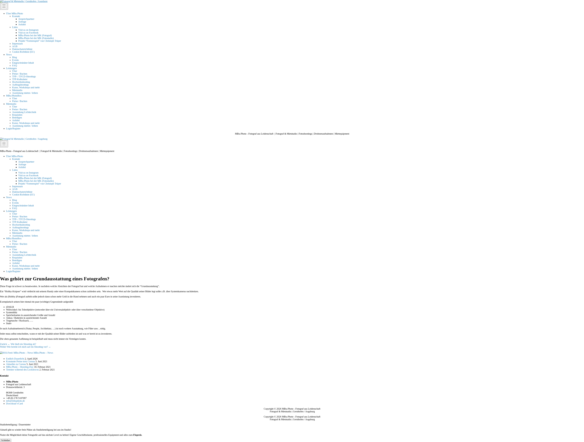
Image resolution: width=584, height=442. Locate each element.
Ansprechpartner (26, 19)
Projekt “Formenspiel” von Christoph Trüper (39, 41)
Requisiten (17, 115)
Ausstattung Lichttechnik (24, 112)
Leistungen (11, 68)
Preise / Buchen (19, 73)
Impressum (17, 43)
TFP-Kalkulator (19, 79)
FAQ (14, 65)
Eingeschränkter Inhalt (23, 62)
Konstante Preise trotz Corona (20, 361)
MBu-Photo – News (43, 352)
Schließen (5, 440)
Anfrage (22, 21)
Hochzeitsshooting (21, 82)
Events (15, 60)
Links (15, 27)
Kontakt (16, 16)
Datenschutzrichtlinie (22, 49)
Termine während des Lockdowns (22, 369)
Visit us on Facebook (28, 32)
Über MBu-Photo (14, 13)
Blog (14, 57)
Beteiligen (17, 117)
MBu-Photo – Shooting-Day (19, 367)
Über (14, 71)
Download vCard (14, 403)
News (9, 54)
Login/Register (13, 128)
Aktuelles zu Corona (16, 364)
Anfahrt (22, 24)
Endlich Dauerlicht (15, 358)
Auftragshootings (20, 84)
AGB (14, 46)
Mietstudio (17, 90)
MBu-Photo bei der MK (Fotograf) (35, 35)
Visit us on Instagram (28, 30)
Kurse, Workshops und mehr (26, 87)
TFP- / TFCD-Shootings (24, 76)
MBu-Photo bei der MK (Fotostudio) (36, 38)
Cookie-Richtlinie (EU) (23, 52)
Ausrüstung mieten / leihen (25, 93)
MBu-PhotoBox (14, 95)
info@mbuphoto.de (15, 401)
